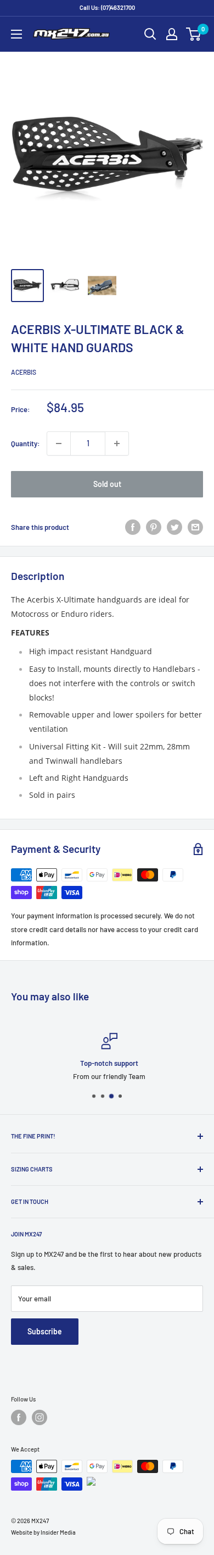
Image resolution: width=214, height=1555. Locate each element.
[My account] (171, 34)
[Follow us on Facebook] (18, 1417)
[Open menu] (16, 34)
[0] (194, 34)
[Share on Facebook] (132, 527)
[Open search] (150, 34)
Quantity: (25, 443)
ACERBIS (23, 372)
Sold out (107, 484)
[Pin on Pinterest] (153, 527)
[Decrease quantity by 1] (58, 443)
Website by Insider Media (43, 1532)
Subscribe (44, 1331)
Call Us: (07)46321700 (107, 7)
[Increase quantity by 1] (116, 443)
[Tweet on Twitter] (174, 527)
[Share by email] (195, 527)
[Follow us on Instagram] (39, 1417)
